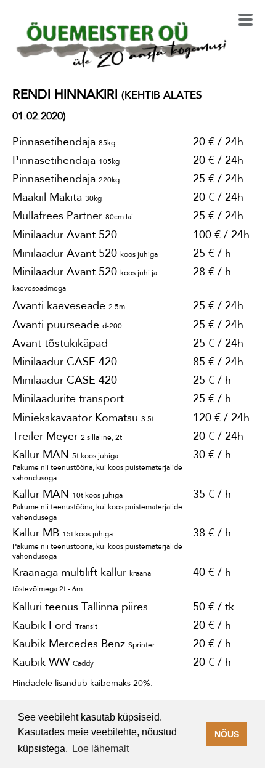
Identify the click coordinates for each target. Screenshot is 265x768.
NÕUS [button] (226, 734)
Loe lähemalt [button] (100, 748)
